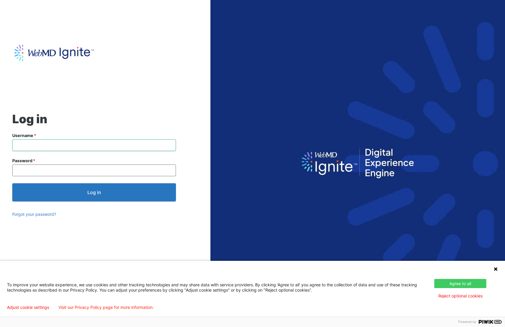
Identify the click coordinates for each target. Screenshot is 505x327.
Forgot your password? (34, 214)
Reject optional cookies (460, 295)
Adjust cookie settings (28, 307)
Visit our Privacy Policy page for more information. (106, 307)
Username (22, 135)
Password (22, 160)
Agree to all (460, 283)
